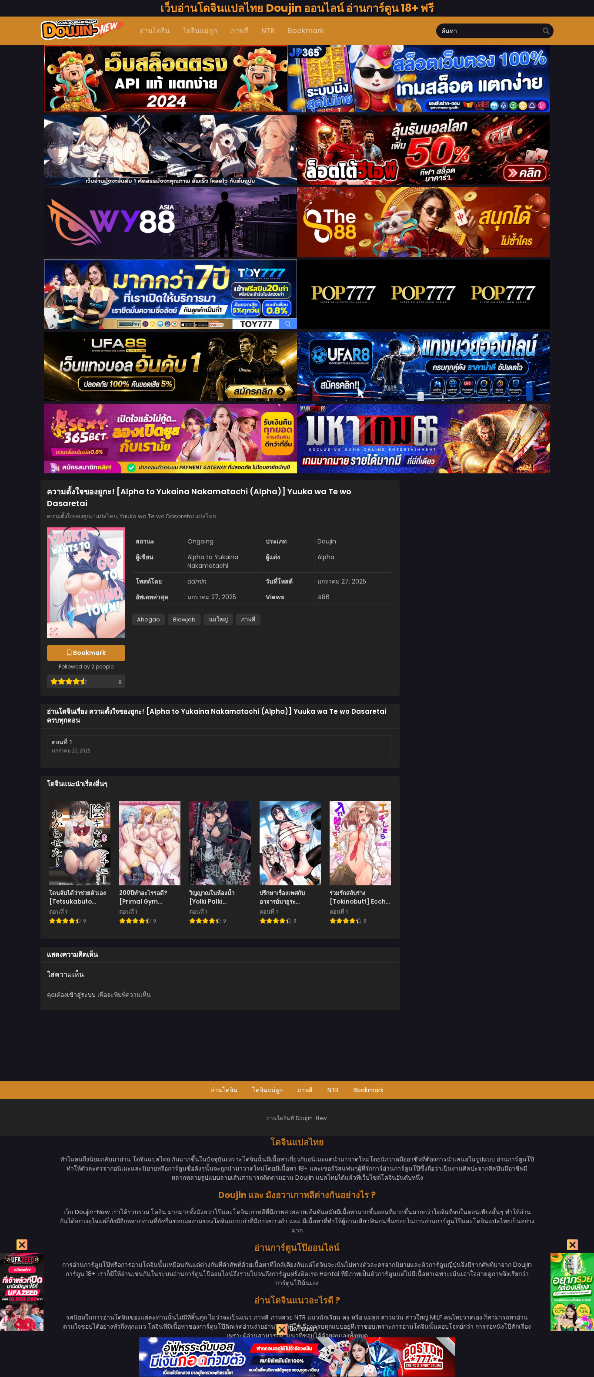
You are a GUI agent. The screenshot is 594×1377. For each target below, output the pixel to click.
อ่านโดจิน (224, 1090)
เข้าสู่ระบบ (81, 994)
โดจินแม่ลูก (267, 1090)
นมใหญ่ (218, 619)
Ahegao (148, 619)
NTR (333, 1090)
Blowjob (184, 619)
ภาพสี (248, 619)
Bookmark (369, 1090)
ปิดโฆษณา (302, 1328)
